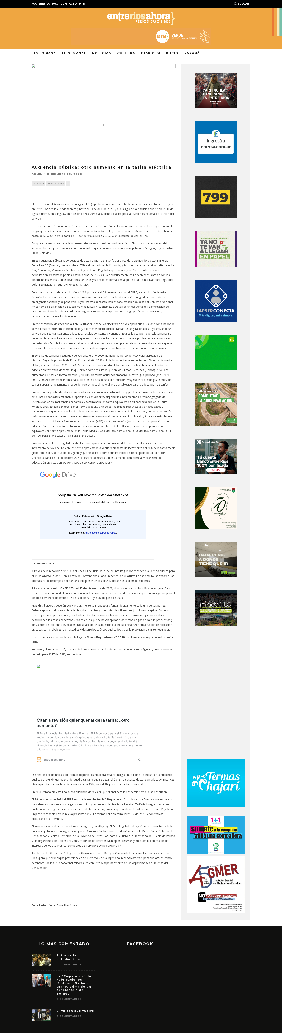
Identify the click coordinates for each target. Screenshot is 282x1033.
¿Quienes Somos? (45, 3)
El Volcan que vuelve (75, 1010)
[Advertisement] (216, 693)
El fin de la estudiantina (68, 957)
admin (37, 173)
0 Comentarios (56, 183)
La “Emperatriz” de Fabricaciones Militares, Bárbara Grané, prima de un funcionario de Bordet (74, 984)
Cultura (126, 53)
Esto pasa (45, 53)
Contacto (69, 3)
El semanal (74, 53)
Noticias (101, 53)
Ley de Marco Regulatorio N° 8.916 (101, 637)
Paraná (192, 53)
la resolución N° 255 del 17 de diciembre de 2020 (79, 588)
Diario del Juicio (159, 53)
